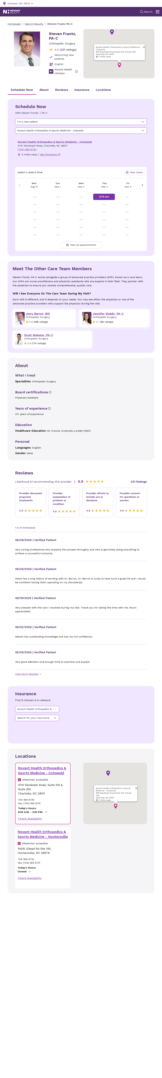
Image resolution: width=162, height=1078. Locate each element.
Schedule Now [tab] (22, 90)
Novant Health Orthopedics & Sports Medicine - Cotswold (55, 141)
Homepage (14, 23)
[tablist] (81, 90)
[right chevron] (142, 185)
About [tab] (44, 90)
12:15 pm (104, 196)
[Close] (144, 47)
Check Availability (30, 818)
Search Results (34, 23)
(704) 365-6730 (27, 149)
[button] (111, 32)
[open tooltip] (76, 71)
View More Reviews (26, 674)
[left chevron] (20, 185)
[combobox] (81, 122)
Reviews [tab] (61, 90)
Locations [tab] (103, 90)
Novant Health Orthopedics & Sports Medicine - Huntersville (43, 834)
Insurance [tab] (81, 90)
